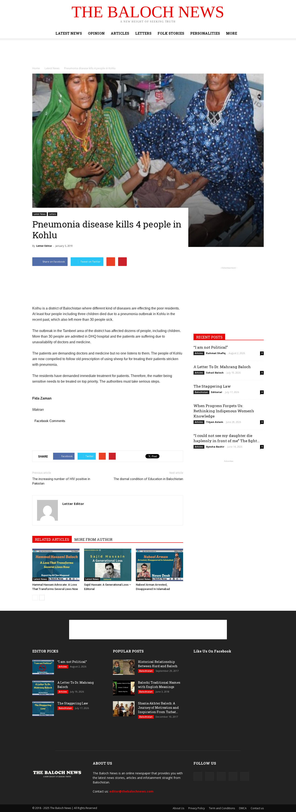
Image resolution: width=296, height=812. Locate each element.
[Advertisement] (148, 53)
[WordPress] (233, 776)
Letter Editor (44, 245)
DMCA (243, 808)
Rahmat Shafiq (216, 353)
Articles (120, 33)
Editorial (216, 392)
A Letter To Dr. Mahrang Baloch (222, 366)
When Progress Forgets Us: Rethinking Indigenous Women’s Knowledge (224, 411)
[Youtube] (244, 776)
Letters (143, 33)
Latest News (68, 33)
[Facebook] (198, 776)
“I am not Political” (211, 347)
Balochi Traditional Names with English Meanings (159, 684)
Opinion (96, 33)
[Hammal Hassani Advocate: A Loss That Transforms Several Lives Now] (56, 565)
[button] (258, 33)
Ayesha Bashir (215, 446)
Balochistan (201, 392)
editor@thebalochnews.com (131, 791)
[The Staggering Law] (43, 708)
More (231, 33)
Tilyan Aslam (214, 422)
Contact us (257, 808)
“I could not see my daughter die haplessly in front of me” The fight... (227, 438)
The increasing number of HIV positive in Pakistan (61, 481)
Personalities (205, 33)
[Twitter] (221, 776)
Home (36, 68)
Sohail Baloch (215, 372)
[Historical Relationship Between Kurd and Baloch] (124, 667)
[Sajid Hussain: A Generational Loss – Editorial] (107, 565)
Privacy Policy (196, 808)
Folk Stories (171, 33)
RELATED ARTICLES (52, 539)
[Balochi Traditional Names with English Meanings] (124, 688)
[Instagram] (209, 776)
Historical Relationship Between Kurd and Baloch (157, 664)
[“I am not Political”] (43, 667)
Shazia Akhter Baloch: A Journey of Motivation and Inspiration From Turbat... (158, 707)
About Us (178, 808)
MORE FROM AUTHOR (93, 539)
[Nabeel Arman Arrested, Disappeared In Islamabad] (159, 565)
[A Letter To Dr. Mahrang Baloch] (43, 688)
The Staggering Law (212, 386)
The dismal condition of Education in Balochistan (148, 479)
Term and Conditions (222, 808)
